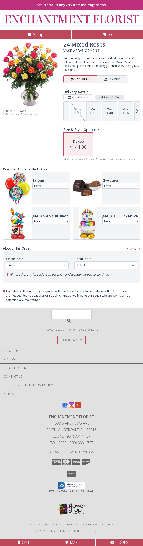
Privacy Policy (44, 531)
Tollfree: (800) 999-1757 (71, 442)
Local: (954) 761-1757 (71, 436)
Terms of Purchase (72, 531)
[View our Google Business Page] (65, 407)
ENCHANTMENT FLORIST (71, 19)
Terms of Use (99, 531)
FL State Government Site (94, 524)
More (69, 70)
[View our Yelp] (78, 407)
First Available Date (109, 97)
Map (73, 542)
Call (25, 542)
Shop (38, 34)
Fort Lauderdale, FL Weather (51, 524)
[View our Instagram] (71, 407)
